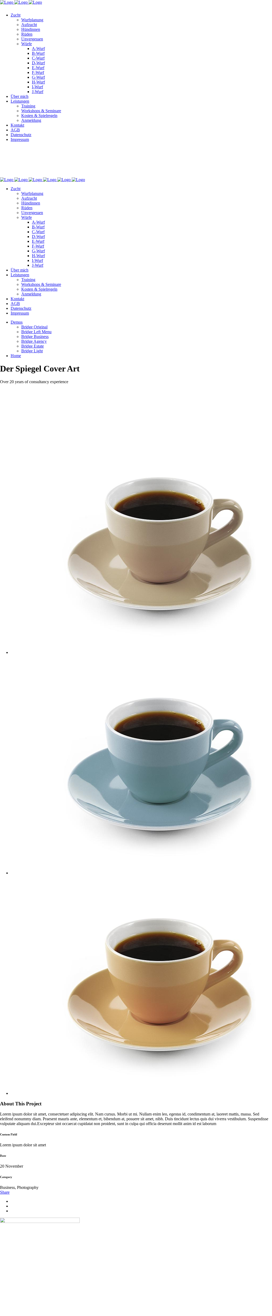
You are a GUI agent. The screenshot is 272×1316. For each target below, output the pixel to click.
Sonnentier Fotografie (60, 161)
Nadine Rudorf (12, 170)
